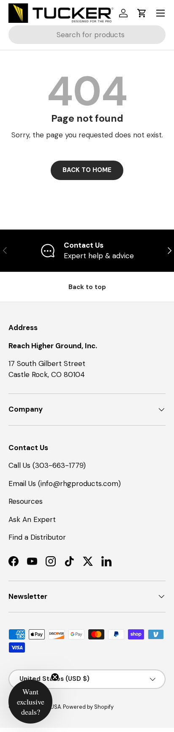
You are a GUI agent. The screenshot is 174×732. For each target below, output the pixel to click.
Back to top (87, 287)
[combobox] (87, 34)
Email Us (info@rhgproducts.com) (64, 483)
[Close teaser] (55, 677)
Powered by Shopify (88, 706)
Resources (25, 501)
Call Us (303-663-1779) (47, 465)
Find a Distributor (37, 537)
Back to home (87, 170)
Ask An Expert (32, 519)
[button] (142, 13)
